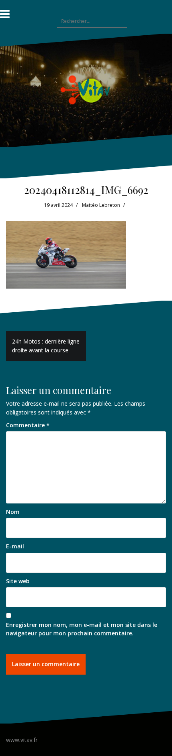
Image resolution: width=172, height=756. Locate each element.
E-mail (15, 546)
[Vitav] (86, 89)
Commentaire (28, 425)
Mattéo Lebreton (101, 205)
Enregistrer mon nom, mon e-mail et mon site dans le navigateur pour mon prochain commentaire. (81, 629)
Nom (13, 511)
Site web (18, 581)
